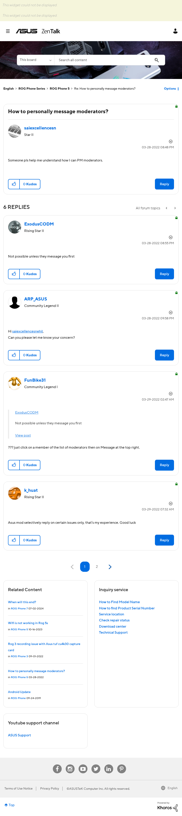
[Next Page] (109, 567)
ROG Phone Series (31, 89)
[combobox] (109, 60)
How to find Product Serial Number (127, 608)
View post (23, 435)
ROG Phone (18, 698)
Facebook (57, 764)
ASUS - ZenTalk (38, 31)
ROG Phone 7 (19, 608)
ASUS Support (19, 735)
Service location (111, 614)
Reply (164, 184)
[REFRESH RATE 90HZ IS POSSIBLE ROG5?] (167, 208)
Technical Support (113, 632)
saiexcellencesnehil (27, 331)
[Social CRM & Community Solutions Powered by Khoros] (168, 806)
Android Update (19, 692)
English (8, 89)
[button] (14, 184)
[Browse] (10, 31)
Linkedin (108, 764)
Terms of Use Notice (18, 789)
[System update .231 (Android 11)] (175, 208)
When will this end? (22, 602)
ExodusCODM (26, 412)
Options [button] (170, 89)
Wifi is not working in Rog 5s (28, 623)
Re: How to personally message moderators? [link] (104, 89)
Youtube (83, 764)
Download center (112, 626)
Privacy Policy (49, 789)
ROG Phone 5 (59, 89)
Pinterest (121, 764)
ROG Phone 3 (19, 656)
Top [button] (12, 805)
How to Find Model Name (119, 602)
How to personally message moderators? (36, 671)
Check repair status (114, 620)
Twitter (95, 764)
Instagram (70, 764)
